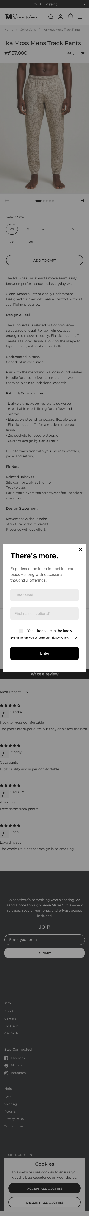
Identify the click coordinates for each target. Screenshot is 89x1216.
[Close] (80, 549)
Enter (44, 653)
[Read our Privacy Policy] (76, 638)
